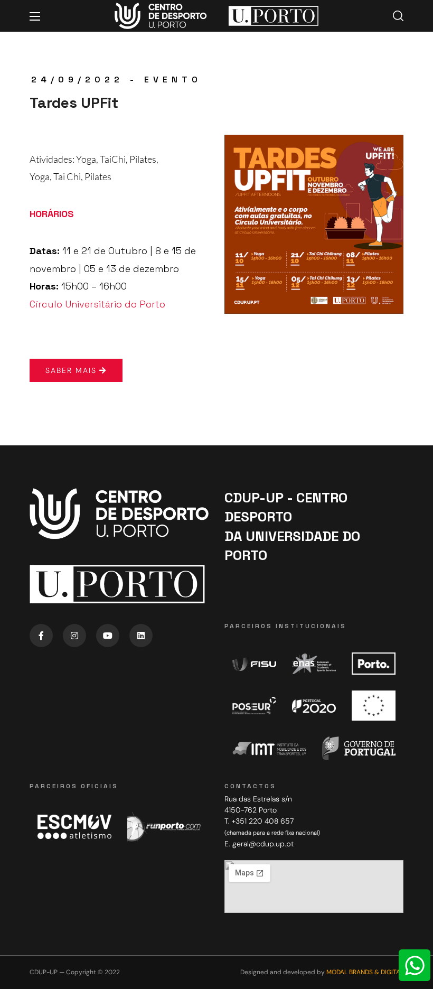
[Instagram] (74, 635)
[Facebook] (41, 635)
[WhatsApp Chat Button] (414, 965)
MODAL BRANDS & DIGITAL (364, 972)
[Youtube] (107, 635)
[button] (398, 16)
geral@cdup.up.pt (263, 843)
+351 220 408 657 (263, 821)
